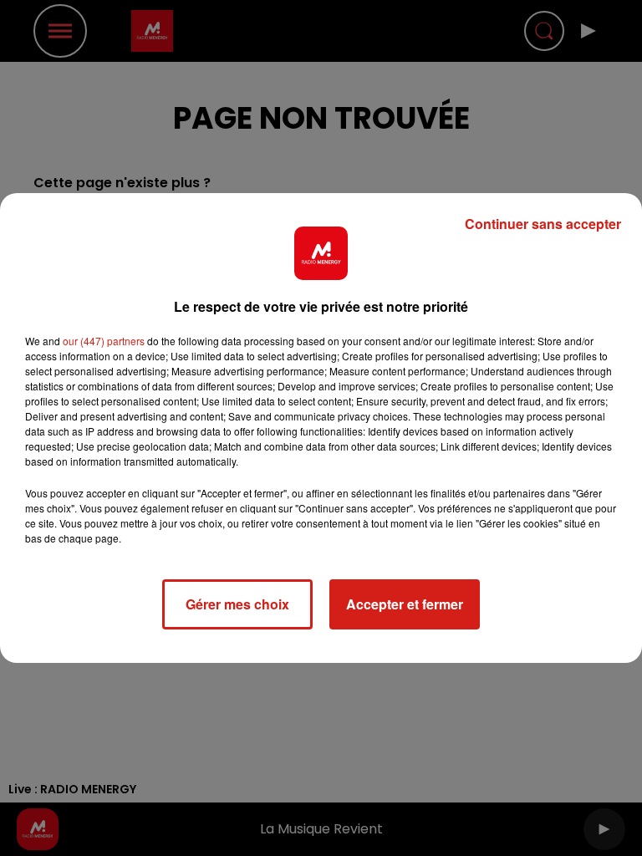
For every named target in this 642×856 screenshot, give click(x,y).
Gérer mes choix (237, 604)
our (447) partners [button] (104, 341)
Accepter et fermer (404, 604)
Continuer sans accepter (543, 223)
